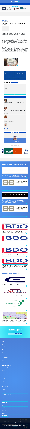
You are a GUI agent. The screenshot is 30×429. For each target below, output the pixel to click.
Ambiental (3, 370)
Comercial (3, 378)
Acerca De (3, 407)
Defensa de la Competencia (5, 383)
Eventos (3, 362)
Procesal (3, 392)
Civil (2, 373)
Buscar (15, 94)
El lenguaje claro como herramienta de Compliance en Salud (12, 119)
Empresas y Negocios (5, 357)
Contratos (3, 381)
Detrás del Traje (4, 360)
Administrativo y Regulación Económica (7, 367)
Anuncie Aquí (4, 410)
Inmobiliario (3, 384)
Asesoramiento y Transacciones (6, 352)
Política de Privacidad (5, 413)
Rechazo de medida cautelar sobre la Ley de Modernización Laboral (13, 254)
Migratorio (3, 389)
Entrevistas (3, 344)
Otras (3, 400)
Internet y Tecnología (5, 386)
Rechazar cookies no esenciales (15, 424)
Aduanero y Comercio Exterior (6, 368)
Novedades (3, 354)
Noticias (3, 349)
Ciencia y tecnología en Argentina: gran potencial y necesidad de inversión (14, 102)
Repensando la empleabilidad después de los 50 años (11, 284)
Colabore (3, 405)
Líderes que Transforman (5, 346)
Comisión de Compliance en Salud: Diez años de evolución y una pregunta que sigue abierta (14, 296)
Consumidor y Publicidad (5, 376)
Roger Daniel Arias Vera (15, 141)
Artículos (3, 341)
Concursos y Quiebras (5, 375)
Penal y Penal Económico (5, 391)
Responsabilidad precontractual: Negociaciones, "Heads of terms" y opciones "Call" (14, 111)
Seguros (3, 397)
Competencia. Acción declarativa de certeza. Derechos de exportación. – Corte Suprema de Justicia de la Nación (14, 243)
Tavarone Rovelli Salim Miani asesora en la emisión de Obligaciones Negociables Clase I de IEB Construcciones (13, 214)
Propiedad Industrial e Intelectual (6, 394)
